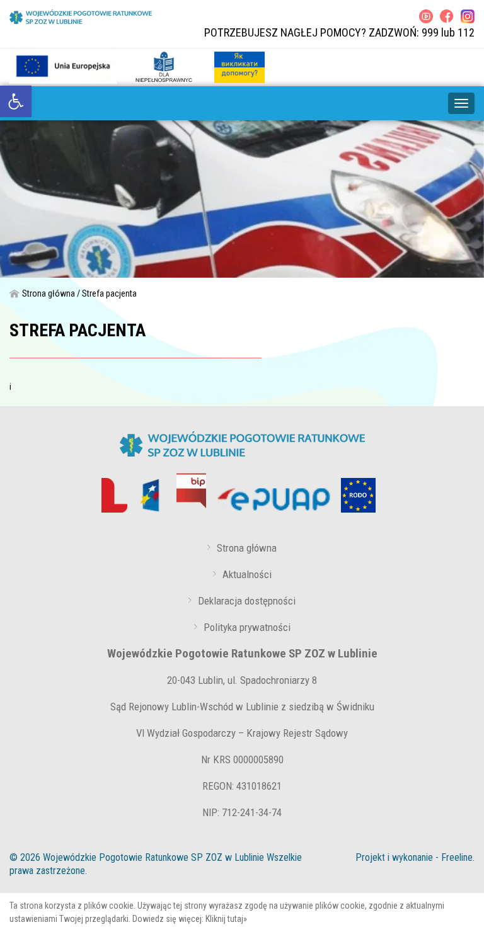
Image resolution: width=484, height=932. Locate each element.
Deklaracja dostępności (247, 600)
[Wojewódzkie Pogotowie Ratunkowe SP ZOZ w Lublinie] (80, 16)
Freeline (457, 857)
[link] (16, 101)
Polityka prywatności (247, 627)
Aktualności (247, 574)
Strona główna (48, 293)
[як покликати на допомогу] (239, 65)
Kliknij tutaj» (226, 919)
